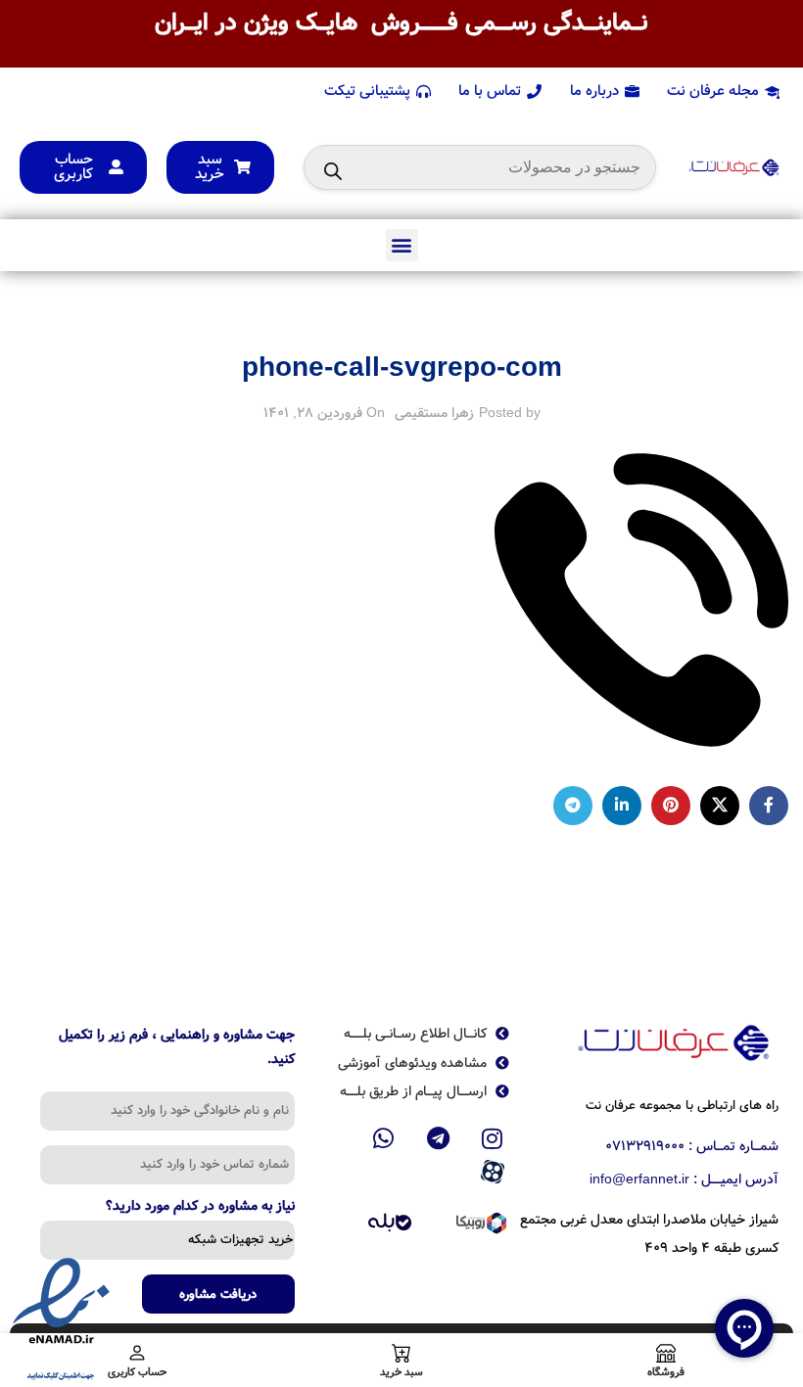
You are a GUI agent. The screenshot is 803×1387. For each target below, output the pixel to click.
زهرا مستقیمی (434, 413)
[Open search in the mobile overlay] (480, 167)
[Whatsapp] (384, 1138)
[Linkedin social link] (621, 805)
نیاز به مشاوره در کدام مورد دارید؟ (200, 1208)
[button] (402, 245)
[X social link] (719, 805)
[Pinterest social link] (670, 805)
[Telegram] (437, 1138)
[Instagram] (492, 1138)
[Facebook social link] (768, 805)
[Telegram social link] (572, 805)
